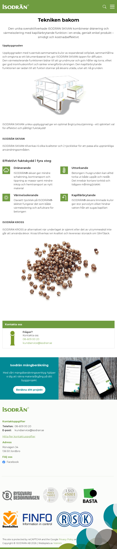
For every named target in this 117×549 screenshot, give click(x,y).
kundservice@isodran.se (37, 343)
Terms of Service (87, 539)
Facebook (13, 462)
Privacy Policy (66, 539)
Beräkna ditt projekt (29, 389)
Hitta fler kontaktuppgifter (18, 436)
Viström (57, 543)
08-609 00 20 (31, 339)
